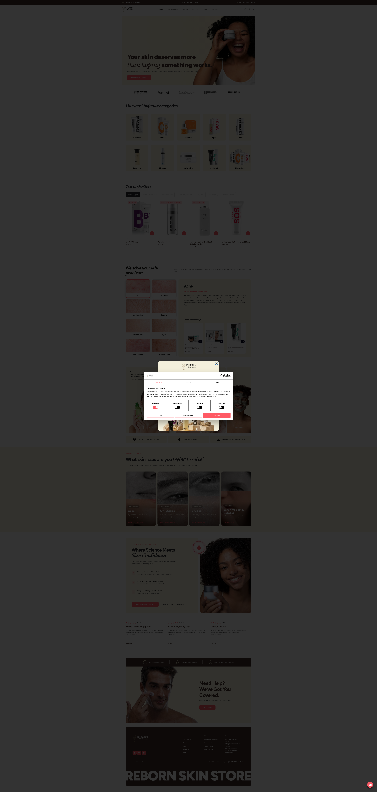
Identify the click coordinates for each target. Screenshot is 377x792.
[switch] (177, 407)
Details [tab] (188, 382)
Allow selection (188, 415)
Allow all (217, 415)
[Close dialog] (216, 363)
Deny (160, 415)
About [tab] (218, 382)
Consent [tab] (159, 382)
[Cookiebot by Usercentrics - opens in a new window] (222, 375)
